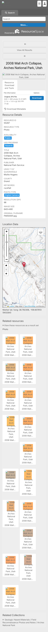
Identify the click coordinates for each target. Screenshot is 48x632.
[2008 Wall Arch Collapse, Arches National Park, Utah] (24, 76)
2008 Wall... (10, 355)
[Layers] (41, 232)
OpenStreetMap (30, 306)
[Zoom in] (7, 231)
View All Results (24, 50)
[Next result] (25, 56)
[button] (24, 264)
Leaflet (11, 306)
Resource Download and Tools (9, 85)
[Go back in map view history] (6, 274)
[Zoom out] (7, 259)
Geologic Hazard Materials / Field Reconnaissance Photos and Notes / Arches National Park (23, 622)
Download (36, 98)
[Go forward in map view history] (6, 270)
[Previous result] (25, 44)
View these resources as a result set (21, 325)
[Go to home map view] (6, 265)
